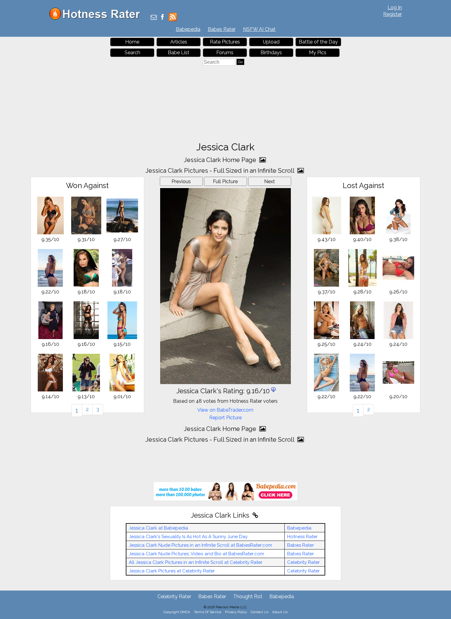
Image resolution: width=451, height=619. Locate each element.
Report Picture (225, 418)
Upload (271, 42)
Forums (224, 52)
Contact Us (259, 612)
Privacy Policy (236, 612)
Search (132, 52)
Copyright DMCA (177, 612)
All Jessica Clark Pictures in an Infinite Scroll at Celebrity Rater (195, 562)
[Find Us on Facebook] (162, 18)
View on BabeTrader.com (225, 410)
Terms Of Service (207, 612)
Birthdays (271, 52)
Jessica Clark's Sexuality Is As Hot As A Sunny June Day (188, 536)
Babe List (178, 52)
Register (392, 14)
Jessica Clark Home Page (221, 160)
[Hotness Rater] (97, 18)
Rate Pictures (225, 42)
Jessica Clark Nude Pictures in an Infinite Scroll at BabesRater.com (200, 545)
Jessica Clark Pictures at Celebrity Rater (172, 571)
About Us (279, 612)
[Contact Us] (153, 18)
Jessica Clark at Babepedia (158, 528)
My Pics (317, 52)
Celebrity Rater (303, 562)
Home (132, 42)
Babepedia (188, 29)
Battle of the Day (318, 42)
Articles (178, 42)
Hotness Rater (302, 536)
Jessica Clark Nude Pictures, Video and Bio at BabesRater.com (196, 554)
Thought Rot (247, 596)
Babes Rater (222, 29)
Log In (394, 7)
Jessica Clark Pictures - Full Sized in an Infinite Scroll (220, 170)
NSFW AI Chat (259, 29)
